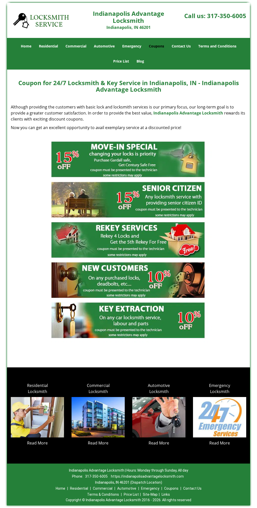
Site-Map (150, 494)
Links (166, 494)
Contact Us (181, 46)
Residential (48, 46)
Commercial (76, 46)
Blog (140, 61)
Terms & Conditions (103, 494)
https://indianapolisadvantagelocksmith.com (147, 476)
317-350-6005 (226, 16)
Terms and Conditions (217, 46)
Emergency (131, 46)
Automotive (104, 46)
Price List (121, 61)
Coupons (156, 46)
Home (26, 46)
